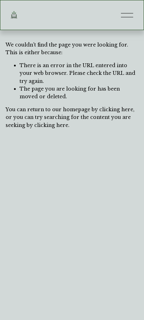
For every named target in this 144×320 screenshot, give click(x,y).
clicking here (116, 109)
